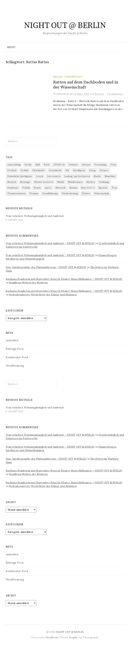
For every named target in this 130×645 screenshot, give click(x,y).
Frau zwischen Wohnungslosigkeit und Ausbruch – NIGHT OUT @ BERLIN (50, 243)
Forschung (100, 164)
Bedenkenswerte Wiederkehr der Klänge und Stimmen (43, 294)
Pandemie (12, 187)
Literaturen (53, 176)
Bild (38, 164)
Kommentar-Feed (17, 357)
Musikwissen (75, 181)
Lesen (39, 176)
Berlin (28, 164)
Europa (86, 164)
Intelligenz (79, 170)
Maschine (110, 176)
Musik (60, 181)
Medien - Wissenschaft (68, 76)
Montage (25, 181)
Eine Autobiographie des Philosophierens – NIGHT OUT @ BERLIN (46, 267)
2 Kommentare (115, 93)
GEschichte (38, 170)
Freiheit (12, 170)
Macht (97, 176)
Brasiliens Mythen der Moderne (28, 282)
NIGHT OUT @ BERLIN (65, 26)
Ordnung (104, 181)
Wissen (86, 193)
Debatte (73, 164)
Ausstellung (14, 164)
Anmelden (12, 340)
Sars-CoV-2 (87, 187)
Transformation (16, 193)
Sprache (103, 187)
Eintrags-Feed (14, 348)
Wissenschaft (101, 193)
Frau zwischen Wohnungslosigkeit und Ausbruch (35, 216)
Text (114, 187)
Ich (67, 170)
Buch (46, 164)
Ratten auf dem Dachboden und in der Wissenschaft (85, 85)
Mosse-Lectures (43, 181)
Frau (113, 164)
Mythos (90, 181)
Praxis (37, 187)
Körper (104, 170)
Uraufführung (50, 193)
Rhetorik (61, 187)
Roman (73, 187)
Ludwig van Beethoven (77, 176)
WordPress (52, 637)
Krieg (92, 170)
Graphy (73, 637)
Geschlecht (55, 170)
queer (48, 187)
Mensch (11, 181)
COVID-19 (59, 164)
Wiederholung (70, 193)
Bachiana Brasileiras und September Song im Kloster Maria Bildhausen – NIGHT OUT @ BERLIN (64, 279)
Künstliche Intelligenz (19, 176)
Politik (26, 187)
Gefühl (24, 170)
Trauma (33, 193)
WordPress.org (15, 365)
